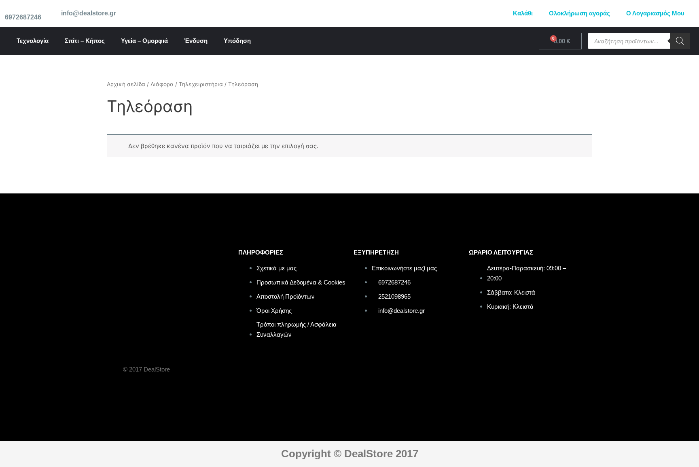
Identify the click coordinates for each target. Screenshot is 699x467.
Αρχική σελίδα (126, 84)
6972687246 (23, 17)
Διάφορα (162, 84)
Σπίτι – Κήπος (85, 40)
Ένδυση (196, 40)
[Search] (680, 41)
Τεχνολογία (33, 40)
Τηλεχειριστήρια (201, 84)
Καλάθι (523, 13)
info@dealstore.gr (88, 13)
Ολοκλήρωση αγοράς (579, 13)
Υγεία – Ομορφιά (144, 40)
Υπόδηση (237, 40)
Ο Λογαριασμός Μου (655, 13)
